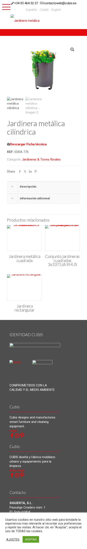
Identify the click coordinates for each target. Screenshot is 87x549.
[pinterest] (22, 435)
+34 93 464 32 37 (26, 3)
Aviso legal (17, 470)
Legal (13, 431)
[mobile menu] (5, 6)
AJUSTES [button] (12, 539)
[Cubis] (26, 20)
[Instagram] (17, 435)
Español (31, 10)
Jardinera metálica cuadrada (24, 258)
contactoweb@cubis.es (60, 3)
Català (44, 10)
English (56, 10)
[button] (72, 49)
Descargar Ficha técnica (28, 144)
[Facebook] (12, 435)
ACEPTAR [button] (31, 539)
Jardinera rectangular (24, 308)
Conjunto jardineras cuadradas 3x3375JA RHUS (62, 260)
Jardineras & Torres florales (41, 159)
